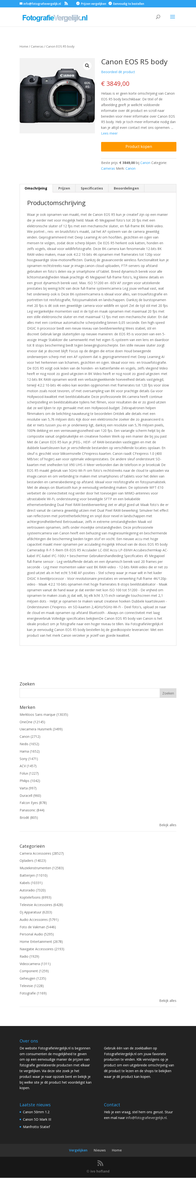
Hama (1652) (30, 751)
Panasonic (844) (32, 810)
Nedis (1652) (29, 744)
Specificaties (92, 188)
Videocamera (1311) (35, 963)
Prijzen (64, 188)
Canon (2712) (30, 736)
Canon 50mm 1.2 (36, 1112)
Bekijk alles (167, 825)
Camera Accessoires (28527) (42, 853)
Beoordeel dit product (118, 72)
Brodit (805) (29, 817)
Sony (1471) (29, 758)
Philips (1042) (30, 780)
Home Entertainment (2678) (41, 941)
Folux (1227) (29, 773)
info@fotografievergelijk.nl (146, 1117)
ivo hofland (99, 1171)
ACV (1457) (28, 766)
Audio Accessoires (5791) (39, 919)
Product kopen (138, 146)
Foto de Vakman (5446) (38, 927)
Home (117, 1150)
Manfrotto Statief (36, 1126)
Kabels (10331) (31, 882)
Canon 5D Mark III (37, 1119)
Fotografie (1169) (33, 993)
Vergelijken (78, 1150)
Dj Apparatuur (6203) (36, 912)
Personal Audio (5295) (37, 934)
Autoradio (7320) (33, 890)
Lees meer (109, 133)
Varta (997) (28, 788)
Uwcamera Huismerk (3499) (41, 729)
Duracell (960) (30, 795)
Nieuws (100, 1150)
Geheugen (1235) (33, 978)
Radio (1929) (29, 956)
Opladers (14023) (33, 860)
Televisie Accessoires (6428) (41, 904)
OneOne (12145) (32, 722)
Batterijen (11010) (34, 875)
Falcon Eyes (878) (33, 802)
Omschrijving (36, 188)
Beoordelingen (126, 188)
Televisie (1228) (32, 985)
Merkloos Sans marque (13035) (44, 714)
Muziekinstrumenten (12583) (42, 868)
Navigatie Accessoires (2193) (42, 949)
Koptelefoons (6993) (35, 897)
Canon (145, 162)
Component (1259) (34, 971)
